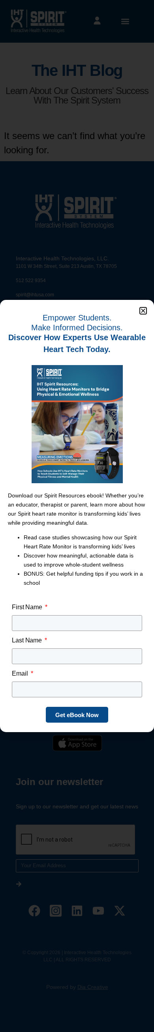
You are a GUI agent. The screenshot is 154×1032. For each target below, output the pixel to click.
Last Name (27, 640)
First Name (28, 607)
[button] (143, 311)
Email (20, 673)
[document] (77, 516)
